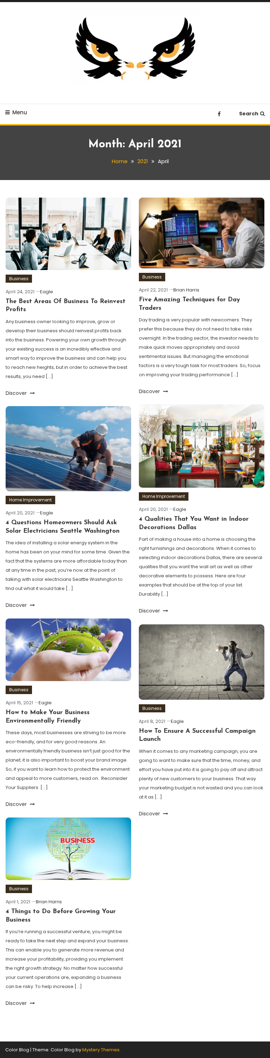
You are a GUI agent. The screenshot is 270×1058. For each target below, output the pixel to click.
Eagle (46, 291)
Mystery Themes (101, 1049)
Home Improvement (163, 496)
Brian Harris (186, 290)
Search (248, 113)
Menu (19, 112)
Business (18, 279)
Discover (17, 393)
